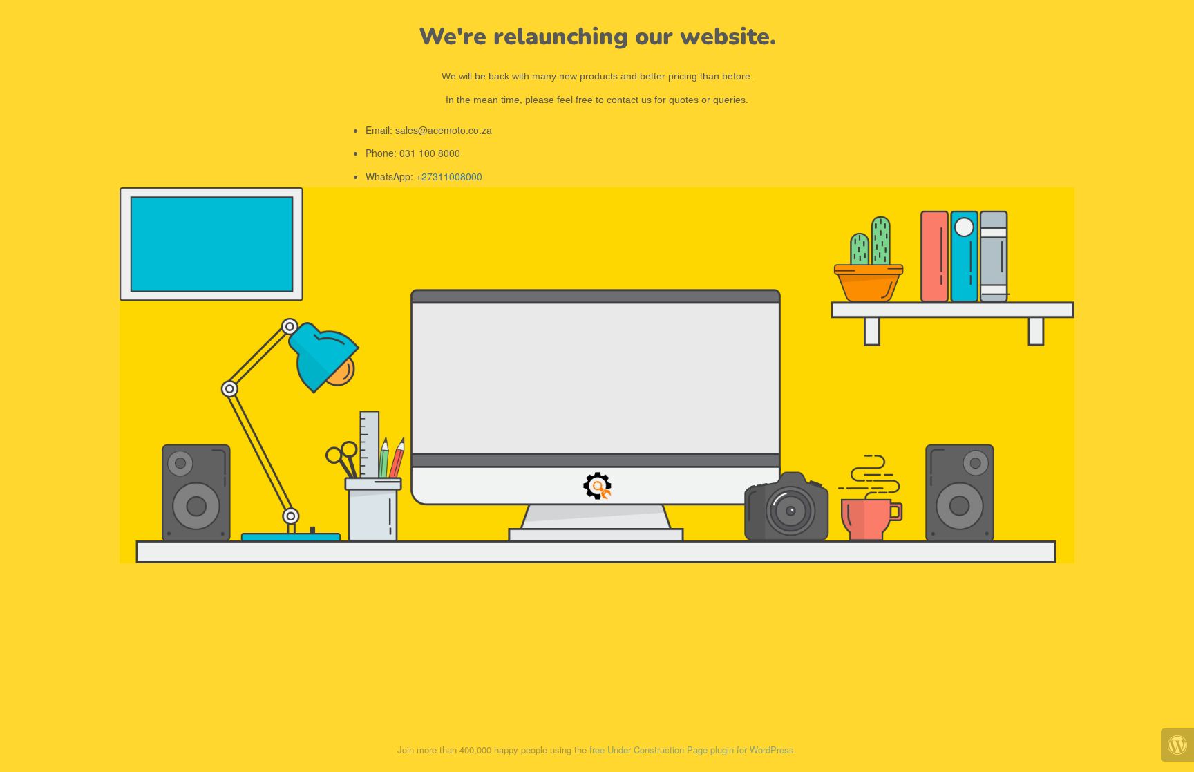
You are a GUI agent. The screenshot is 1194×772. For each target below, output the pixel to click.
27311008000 (451, 176)
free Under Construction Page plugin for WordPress (691, 749)
